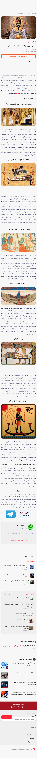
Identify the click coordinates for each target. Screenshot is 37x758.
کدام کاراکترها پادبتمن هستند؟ (22, 613)
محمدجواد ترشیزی (28, 50)
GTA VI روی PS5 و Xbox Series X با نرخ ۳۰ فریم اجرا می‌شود (17, 582)
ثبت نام (22, 646)
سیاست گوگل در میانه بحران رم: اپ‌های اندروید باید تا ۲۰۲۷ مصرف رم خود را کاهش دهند (23, 664)
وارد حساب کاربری (10, 646)
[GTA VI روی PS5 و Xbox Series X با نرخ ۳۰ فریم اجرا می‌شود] (32, 582)
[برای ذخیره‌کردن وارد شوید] (35, 62)
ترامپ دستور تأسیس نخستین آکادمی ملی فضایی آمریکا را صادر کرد (24, 683)
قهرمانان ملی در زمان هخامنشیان (21, 598)
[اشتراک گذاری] (30, 62)
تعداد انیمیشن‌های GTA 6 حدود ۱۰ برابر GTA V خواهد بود (16, 574)
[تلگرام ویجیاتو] (22, 707)
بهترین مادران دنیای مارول (23, 620)
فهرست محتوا (28, 98)
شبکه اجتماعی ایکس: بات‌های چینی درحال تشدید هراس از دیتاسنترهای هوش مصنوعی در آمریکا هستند (23, 693)
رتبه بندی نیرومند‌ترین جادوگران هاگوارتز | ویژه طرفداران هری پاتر (16, 605)
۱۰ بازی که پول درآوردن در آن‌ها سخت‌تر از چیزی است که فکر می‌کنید (16, 566)
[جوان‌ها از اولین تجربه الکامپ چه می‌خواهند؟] (4, 675)
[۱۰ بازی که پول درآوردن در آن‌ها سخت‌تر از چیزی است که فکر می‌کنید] (32, 567)
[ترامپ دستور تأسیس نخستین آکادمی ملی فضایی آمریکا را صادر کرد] (4, 684)
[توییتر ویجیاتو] (18, 707)
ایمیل (34, 716)
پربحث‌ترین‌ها (7, 594)
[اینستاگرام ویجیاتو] (25, 707)
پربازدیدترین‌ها (28, 594)
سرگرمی (28, 13)
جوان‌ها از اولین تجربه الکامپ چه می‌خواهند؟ (25, 673)
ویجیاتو (34, 13)
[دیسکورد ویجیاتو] (11, 707)
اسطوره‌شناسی (20, 13)
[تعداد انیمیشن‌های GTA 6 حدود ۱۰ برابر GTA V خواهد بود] (32, 576)
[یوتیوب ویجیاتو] (15, 707)
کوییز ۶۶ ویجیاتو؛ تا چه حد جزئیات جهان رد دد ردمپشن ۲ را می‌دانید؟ (16, 627)
